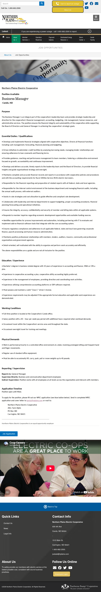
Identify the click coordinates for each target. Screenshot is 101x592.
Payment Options (51, 38)
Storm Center (81, 38)
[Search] (41, 3)
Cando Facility (92, 38)
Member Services (25, 38)
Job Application (8, 434)
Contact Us (8, 523)
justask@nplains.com (60, 554)
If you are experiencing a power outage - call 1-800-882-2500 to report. (49, 31)
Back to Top (52, 506)
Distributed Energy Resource (66, 38)
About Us (15, 38)
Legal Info (7, 533)
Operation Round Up (39, 38)
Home (8, 37)
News (6, 528)
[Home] (15, 20)
